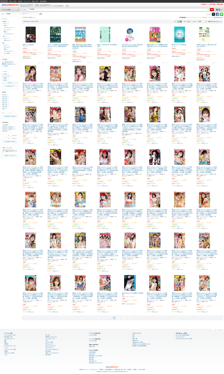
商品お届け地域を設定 (25, 5)
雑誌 (4, 36)
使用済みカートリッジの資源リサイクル (141, 343)
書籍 (3, 42)
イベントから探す (93, 340)
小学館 (5, 25)
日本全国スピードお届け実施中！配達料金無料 (212, 4)
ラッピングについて (180, 336)
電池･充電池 (48, 351)
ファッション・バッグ (50, 338)
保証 (133, 336)
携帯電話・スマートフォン (51, 336)
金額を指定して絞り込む (10, 116)
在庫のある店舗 (26, 57)
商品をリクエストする (10, 155)
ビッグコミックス (8, 27)
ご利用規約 (101, 369)
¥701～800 (4, 106)
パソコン (6, 347)
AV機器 (6, 351)
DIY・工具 (47, 334)
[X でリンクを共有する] (213, 15)
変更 (67, 5)
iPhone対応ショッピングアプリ (96, 362)
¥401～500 (4, 102)
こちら (49, 4)
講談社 (5, 78)
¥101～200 (4, 96)
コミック (5, 23)
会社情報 (135, 369)
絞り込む (10, 82)
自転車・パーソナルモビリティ (52, 352)
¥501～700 (4, 104)
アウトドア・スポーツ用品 (10, 349)
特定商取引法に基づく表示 (120, 369)
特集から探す (92, 346)
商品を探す (91, 359)
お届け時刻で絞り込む (218, 17)
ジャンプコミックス (130, 303)
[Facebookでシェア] (217, 15)
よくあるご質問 (141, 369)
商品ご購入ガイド (93, 360)
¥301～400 (4, 100)
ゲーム (5, 354)
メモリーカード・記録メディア (52, 349)
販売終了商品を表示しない (216, 21)
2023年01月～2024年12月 (7, 128)
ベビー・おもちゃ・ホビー (10, 334)
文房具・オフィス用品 (9, 352)
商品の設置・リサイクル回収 (95, 355)
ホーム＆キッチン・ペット (10, 345)
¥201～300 (4, 98)
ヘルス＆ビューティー (9, 338)
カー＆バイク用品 (49, 342)
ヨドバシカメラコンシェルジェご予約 (184, 338)
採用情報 (129, 369)
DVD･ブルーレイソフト (50, 345)
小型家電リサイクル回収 (137, 342)
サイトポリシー (93, 369)
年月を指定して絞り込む (10, 141)
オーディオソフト (49, 347)
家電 (5, 340)
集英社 (5, 31)
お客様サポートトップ (84, 369)
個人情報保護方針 (109, 369)
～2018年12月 (5, 124)
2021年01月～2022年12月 (7, 126)
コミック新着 (6, 53)
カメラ (46, 340)
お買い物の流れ (92, 352)
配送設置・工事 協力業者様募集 (139, 345)
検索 (41, 13)
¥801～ (3, 108)
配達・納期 (91, 357)
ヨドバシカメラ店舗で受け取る (182, 334)
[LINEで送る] (221, 15)
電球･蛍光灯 (48, 354)
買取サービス (135, 340)
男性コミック (31, 102)
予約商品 (6, 65)
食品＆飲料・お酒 (8, 336)
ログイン (22, 4)
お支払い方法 (92, 353)
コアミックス (6, 29)
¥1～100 (4, 94)
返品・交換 (134, 338)
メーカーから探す (93, 334)
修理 (133, 334)
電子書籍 (4, 21)
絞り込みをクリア (10, 86)
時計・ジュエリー (49, 343)
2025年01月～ (5, 130)
